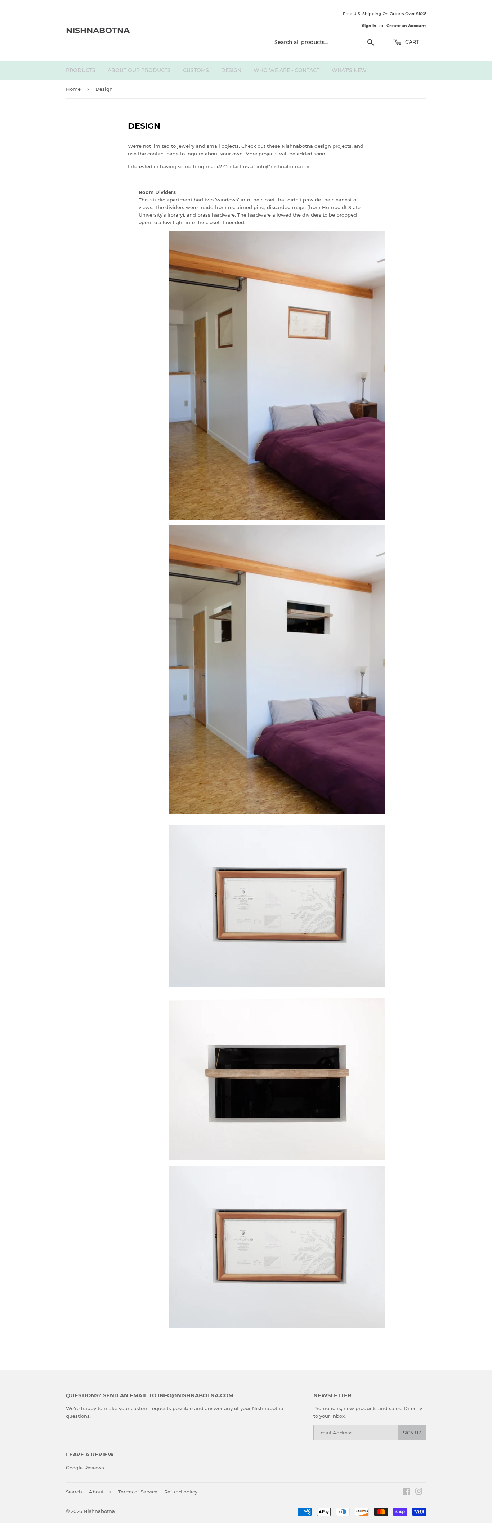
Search (74, 1492)
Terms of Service (137, 1492)
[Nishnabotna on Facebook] (406, 1492)
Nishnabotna (98, 30)
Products (80, 70)
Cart (411, 42)
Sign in (369, 25)
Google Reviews (85, 1467)
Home (73, 89)
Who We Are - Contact (286, 70)
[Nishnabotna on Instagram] (418, 1492)
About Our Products (139, 70)
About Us (100, 1492)
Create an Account (406, 25)
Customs (196, 70)
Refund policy (180, 1492)
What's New (349, 70)
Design (231, 70)
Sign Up (412, 1432)
